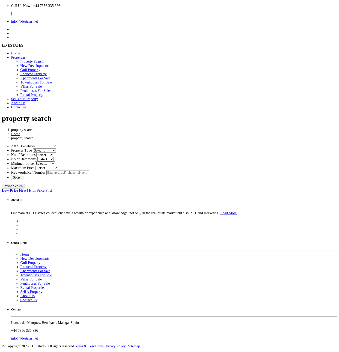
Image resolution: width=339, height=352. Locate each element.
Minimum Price (22, 163)
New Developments (34, 66)
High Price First (40, 190)
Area (14, 146)
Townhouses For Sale (36, 82)
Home (15, 53)
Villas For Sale (31, 86)
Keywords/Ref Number (28, 172)
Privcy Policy (116, 346)
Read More (228, 213)
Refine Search (13, 186)
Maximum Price (22, 168)
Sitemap (134, 346)
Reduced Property (33, 74)
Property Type (21, 150)
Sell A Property (31, 292)
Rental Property (31, 95)
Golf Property (30, 70)
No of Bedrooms (23, 155)
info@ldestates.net (24, 21)
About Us (18, 103)
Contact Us (28, 300)
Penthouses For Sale (35, 90)
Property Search (32, 61)
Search (17, 177)
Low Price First (14, 190)
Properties (18, 57)
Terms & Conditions (89, 346)
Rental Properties (32, 287)
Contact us (19, 107)
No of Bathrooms (23, 159)
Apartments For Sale (35, 78)
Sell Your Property (24, 99)
